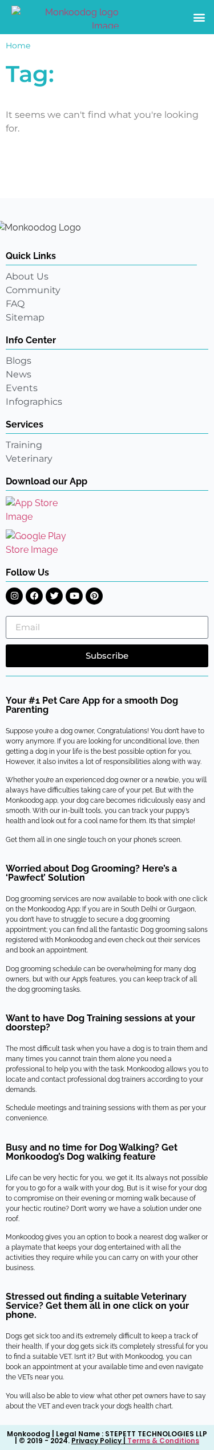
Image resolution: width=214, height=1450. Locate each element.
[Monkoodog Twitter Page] (54, 596)
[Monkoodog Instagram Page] (14, 596)
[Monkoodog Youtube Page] (74, 596)
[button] (198, 17)
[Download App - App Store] (40, 510)
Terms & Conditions (163, 1440)
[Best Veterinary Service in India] (65, 17)
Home (18, 45)
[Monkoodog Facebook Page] (34, 596)
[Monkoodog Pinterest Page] (94, 596)
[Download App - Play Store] (44, 543)
